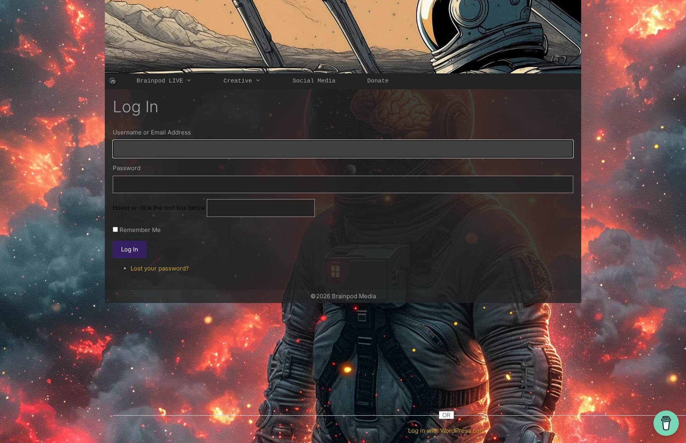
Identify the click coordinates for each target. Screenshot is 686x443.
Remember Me (140, 230)
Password (127, 168)
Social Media (314, 81)
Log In (129, 249)
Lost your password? (160, 268)
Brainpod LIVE (160, 81)
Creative (238, 81)
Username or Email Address (152, 132)
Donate (378, 81)
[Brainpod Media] (113, 81)
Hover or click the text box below (160, 207)
